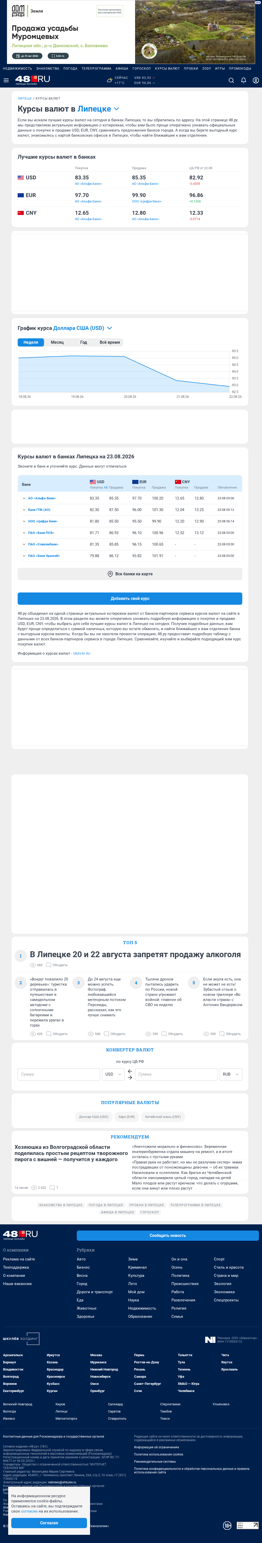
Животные (86, 1308)
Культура (136, 1275)
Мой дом (136, 1292)
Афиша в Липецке (117, 1212)
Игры (220, 68)
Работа (177, 1292)
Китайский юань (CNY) (163, 1117)
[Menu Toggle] (6, 80)
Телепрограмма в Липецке (195, 1205)
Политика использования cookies (158, 1454)
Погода (70, 68)
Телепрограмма (97, 68)
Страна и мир (226, 1275)
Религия (178, 1308)
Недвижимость (17, 68)
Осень (176, 1267)
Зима (133, 1259)
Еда (80, 1300)
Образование (140, 1316)
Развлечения (183, 1300)
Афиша (122, 68)
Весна (82, 1275)
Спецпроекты (226, 1300)
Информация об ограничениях (156, 1447)
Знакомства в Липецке (61, 1205)
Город (82, 1283)
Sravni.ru (82, 653)
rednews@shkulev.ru (62, 1482)
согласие (29, 1511)
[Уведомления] (243, 80)
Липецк (25, 98)
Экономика (224, 1292)
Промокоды (240, 68)
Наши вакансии (17, 1283)
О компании (14, 1275)
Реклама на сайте (19, 1259)
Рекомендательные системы (155, 1461)
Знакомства (47, 68)
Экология (222, 1283)
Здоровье (85, 1316)
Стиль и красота (229, 1267)
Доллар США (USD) (93, 1117)
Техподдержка (16, 1267)
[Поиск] (231, 80)
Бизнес (83, 1267)
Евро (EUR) (127, 1117)
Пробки (191, 68)
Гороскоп (142, 68)
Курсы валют (167, 68)
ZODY (206, 68)
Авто (81, 1259)
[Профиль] (256, 80)
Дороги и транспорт (95, 1292)
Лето (132, 1283)
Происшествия (185, 1283)
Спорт (219, 1259)
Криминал (137, 1267)
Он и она (179, 1259)
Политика (180, 1275)
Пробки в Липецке (146, 1205)
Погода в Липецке (106, 1205)
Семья (177, 1316)
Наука (133, 1300)
